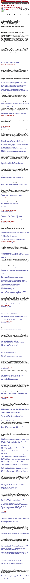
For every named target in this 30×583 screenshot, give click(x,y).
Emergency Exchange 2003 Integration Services (14, 500)
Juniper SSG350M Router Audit (13, 467)
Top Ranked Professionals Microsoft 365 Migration (20, 291)
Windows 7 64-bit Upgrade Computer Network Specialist (17, 342)
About (11, 3)
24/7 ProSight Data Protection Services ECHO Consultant (22, 408)
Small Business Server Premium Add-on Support (6, 222)
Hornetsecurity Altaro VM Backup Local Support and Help (7, 242)
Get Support (7, 3)
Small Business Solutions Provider (13, 487)
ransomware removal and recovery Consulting (16, 269)
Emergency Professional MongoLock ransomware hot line (7, 211)
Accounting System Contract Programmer (19, 217)
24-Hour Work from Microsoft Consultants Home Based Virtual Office (20, 270)
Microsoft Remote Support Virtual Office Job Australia (22, 499)
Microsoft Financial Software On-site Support (16, 303)
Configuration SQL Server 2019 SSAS (15, 442)
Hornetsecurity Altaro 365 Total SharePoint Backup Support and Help (19, 393)
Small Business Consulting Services (15, 486)
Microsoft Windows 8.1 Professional (4, 116)
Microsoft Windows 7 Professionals (14, 532)
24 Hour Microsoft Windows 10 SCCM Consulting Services (17, 551)
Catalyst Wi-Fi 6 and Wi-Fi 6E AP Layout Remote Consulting (16, 177)
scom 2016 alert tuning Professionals (19, 215)
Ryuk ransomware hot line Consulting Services (17, 356)
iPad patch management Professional (12, 395)
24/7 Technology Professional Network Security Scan (21, 506)
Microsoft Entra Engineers (14, 313)
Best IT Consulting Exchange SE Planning (19, 252)
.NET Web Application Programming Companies (13, 62)
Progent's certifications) (23, 51)
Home (4, 3)
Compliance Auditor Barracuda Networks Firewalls (20, 148)
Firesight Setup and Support (3, 127)
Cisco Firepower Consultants (4, 398)
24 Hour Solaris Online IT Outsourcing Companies (6, 257)
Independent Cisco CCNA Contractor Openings (20, 85)
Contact (15, 3)
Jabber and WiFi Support (18, 508)
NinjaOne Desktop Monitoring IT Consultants (18, 375)
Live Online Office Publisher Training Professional (18, 426)
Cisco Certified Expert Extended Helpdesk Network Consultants (18, 548)
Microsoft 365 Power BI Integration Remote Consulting (17, 292)
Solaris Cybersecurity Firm (13, 488)
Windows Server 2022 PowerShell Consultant (18, 563)
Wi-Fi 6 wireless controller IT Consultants (12, 236)
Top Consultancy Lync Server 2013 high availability (16, 216)
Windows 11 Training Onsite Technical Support (16, 560)
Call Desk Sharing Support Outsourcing (19, 484)
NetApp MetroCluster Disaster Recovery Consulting (15, 507)
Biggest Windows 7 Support (15, 341)
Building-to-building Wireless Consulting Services (6, 306)
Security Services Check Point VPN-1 (18, 195)
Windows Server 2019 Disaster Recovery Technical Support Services (21, 562)
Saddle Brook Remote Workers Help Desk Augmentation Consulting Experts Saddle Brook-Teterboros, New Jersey (13, 462)
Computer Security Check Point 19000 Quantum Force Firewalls (7, 106)
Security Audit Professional (12, 231)
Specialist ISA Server (8, 276)
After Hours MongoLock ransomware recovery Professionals (20, 578)
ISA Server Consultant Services (4, 512)
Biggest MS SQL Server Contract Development (16, 289)
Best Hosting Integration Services (16, 284)
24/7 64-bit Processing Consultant (14, 427)
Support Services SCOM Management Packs (16, 329)
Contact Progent (9, 57)
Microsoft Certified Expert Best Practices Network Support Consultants (18, 151)
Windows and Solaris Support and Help (15, 340)
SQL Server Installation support (10, 288)
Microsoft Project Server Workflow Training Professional (20, 415)
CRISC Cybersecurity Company (19, 163)
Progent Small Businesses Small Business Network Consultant (15, 416)
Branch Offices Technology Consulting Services (14, 376)
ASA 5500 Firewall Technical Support (14, 203)
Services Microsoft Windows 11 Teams (21, 553)
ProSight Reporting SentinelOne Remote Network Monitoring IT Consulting (8, 420)
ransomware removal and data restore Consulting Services (7, 76)
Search (27, 3)
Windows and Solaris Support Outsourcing (12, 235)
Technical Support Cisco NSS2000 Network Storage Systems (19, 83)
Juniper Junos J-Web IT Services (14, 283)
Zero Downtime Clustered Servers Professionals (23, 293)
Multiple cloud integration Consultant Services (5, 93)
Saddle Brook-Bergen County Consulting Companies (21, 281)
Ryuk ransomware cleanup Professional (18, 141)
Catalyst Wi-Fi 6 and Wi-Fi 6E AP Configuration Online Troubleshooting (19, 184)
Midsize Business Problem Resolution (11, 352)
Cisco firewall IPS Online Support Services (17, 253)
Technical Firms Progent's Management (21, 113)
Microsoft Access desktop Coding (14, 413)
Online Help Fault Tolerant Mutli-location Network (6, 65)
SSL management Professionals (16, 412)
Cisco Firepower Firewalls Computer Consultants (18, 123)
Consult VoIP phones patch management (17, 267)
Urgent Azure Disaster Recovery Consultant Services (20, 140)
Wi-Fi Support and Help (15, 315)
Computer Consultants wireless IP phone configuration (20, 162)
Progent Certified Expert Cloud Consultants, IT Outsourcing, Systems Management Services (15, 1)
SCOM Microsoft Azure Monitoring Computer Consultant (19, 319)
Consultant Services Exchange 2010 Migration (5, 322)
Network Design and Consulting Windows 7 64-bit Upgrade (18, 280)
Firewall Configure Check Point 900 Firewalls (5, 368)
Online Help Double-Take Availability (16, 503)
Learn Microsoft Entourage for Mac (13, 345)
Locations (18, 3)
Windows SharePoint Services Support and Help (18, 317)
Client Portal (23, 3)
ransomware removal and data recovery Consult (17, 219)
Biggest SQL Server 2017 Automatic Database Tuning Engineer (20, 441)
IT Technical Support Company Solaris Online (12, 285)
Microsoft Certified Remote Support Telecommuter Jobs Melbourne (19, 316)
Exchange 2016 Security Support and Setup (20, 239)
